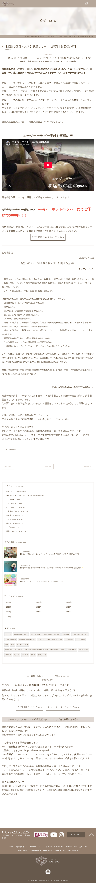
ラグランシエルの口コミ (55, 847)
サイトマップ (73, 851)
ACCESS (33, 847)
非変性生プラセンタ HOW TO (17, 511)
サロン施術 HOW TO (13, 499)
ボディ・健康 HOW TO (14, 523)
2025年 (39, 602)
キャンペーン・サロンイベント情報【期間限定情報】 (25, 495)
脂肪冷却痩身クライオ (21, 634)
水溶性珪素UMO (10, 639)
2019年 (39, 612)
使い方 (33, 655)
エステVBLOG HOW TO (14, 503)
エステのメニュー (22, 644)
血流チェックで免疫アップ (27, 639)
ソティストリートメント (80, 634)
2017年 (8, 617)
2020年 (8, 612)
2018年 (69, 612)
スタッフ (16, 655)
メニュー (8, 634)
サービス (25, 655)
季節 (12, 644)
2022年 (39, 607)
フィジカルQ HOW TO (9, 450)
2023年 (8, 607)
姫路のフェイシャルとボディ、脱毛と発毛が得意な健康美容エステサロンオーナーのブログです (34, 650)
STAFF (41, 847)
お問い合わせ (72, 650)
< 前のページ (8, 466)
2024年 (69, 602)
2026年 (8, 602)
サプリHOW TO (12, 527)
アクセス (8, 655)
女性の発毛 (65, 634)
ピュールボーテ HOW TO (15, 507)
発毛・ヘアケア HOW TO (16, 531)
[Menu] (92, 3)
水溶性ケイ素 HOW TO (14, 515)
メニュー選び (80, 639)
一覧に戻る (48, 466)
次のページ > (88, 466)
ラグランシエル (83, 650)
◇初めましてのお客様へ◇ (16, 491)
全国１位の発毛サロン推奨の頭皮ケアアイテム (45, 634)
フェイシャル (69, 639)
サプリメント (42, 655)
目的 (6, 644)
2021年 (69, 607)
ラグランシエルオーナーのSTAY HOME (50, 639)
